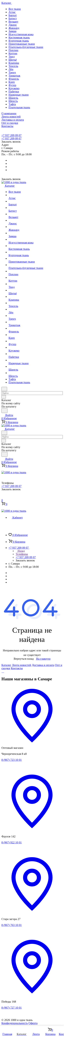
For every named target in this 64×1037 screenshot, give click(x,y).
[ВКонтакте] (2, 671)
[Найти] (4, 410)
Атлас (12, 12)
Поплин (13, 50)
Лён (11, 69)
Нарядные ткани (19, 94)
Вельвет (13, 21)
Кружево (14, 88)
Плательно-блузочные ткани (26, 47)
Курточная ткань (19, 40)
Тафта (12, 104)
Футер (12, 85)
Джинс (13, 24)
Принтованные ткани (22, 43)
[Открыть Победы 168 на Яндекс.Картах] (32, 995)
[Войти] (3, 497)
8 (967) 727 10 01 (11, 1007)
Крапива (14, 62)
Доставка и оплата (43, 665)
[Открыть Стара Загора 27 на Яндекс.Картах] (32, 913)
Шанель (13, 97)
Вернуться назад (24, 658)
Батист (13, 18)
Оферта (33, 1023)
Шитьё (13, 59)
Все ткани (15, 8)
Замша (12, 31)
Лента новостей (21, 665)
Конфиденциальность (14, 1023)
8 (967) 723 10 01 (11, 759)
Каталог (6, 665)
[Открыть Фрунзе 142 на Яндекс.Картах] (32, 830)
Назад (21, 550)
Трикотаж (14, 75)
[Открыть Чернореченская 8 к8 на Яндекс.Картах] (32, 744)
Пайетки (14, 91)
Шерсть (13, 101)
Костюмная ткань (19, 37)
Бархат (13, 15)
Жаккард (14, 27)
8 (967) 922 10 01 (11, 842)
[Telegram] (1, 671)
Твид (12, 56)
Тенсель (13, 66)
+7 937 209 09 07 (11, 135)
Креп (12, 81)
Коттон (13, 53)
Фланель (14, 78)
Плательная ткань (19, 107)
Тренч (12, 72)
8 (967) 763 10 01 (11, 925)
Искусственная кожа (21, 34)
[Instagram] (3, 671)
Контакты (17, 668)
